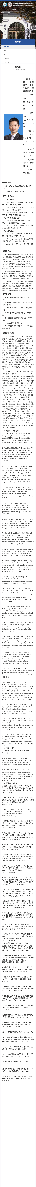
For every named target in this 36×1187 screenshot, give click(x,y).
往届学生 (6, 62)
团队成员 (17, 69)
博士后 (6, 54)
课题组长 (6, 46)
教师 (5, 50)
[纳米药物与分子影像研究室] (18, 3)
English (24, 9)
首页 (12, 69)
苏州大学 (14, 9)
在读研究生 (7, 58)
